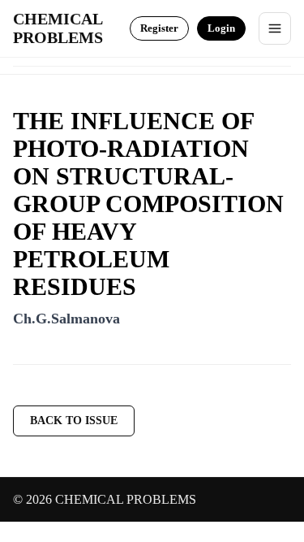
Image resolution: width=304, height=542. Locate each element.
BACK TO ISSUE (74, 420)
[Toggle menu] (275, 28)
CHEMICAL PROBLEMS (58, 28)
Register (159, 28)
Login (221, 28)
